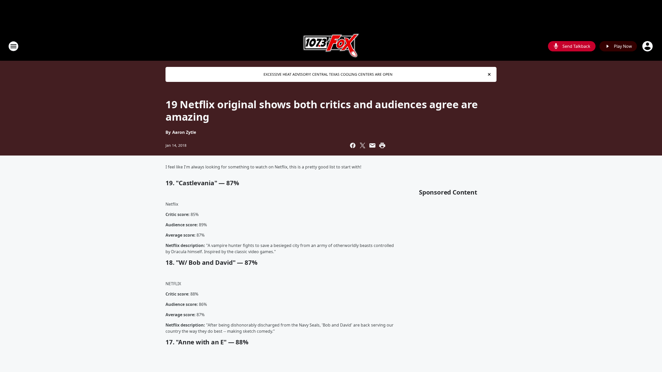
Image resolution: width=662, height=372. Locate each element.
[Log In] (648, 46)
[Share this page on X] (362, 145)
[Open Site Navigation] (13, 46)
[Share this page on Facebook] (352, 145)
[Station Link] (331, 46)
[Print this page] (382, 145)
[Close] (489, 74)
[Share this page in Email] (372, 145)
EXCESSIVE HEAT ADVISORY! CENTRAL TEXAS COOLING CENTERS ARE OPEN (328, 74)
